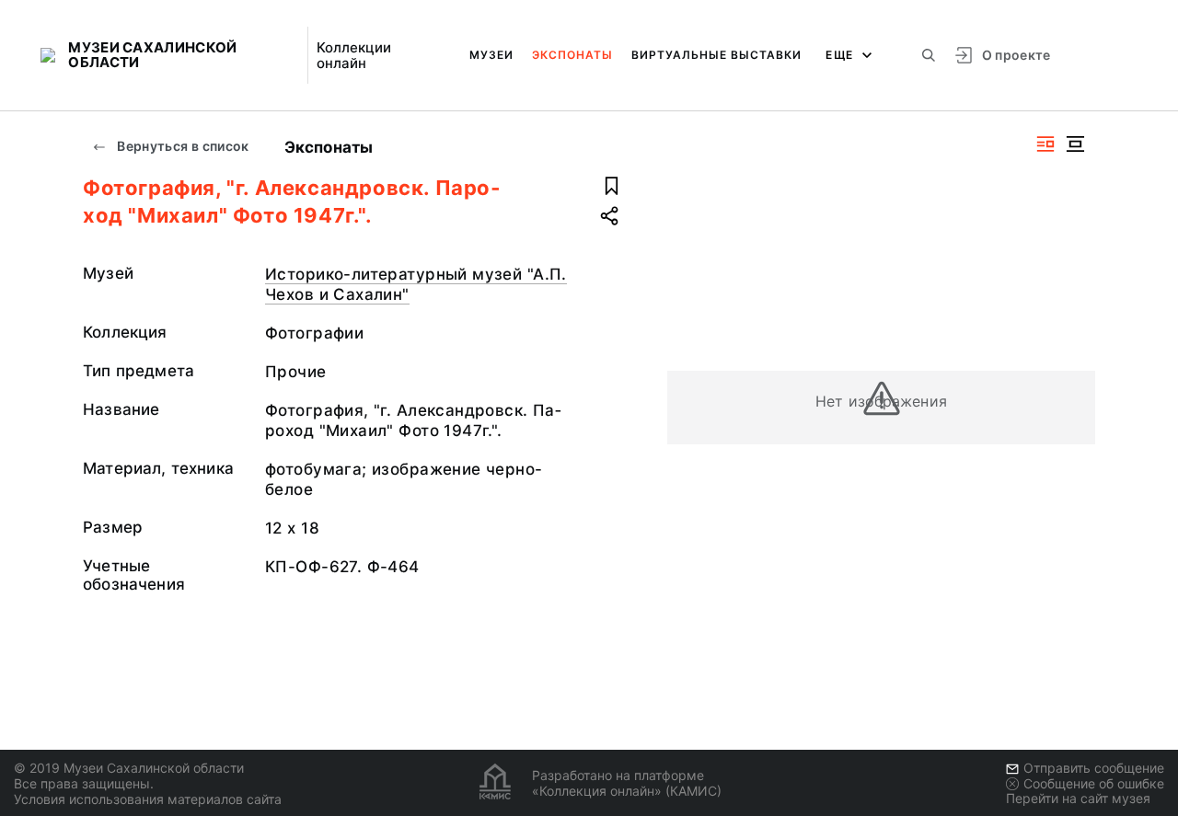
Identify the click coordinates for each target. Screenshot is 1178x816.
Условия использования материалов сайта (148, 799)
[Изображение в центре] (1075, 144)
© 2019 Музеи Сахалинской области (129, 768)
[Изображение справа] (1045, 144)
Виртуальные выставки (716, 55)
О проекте (1016, 55)
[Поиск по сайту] (929, 55)
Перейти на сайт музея (1078, 798)
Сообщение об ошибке (1093, 783)
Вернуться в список (181, 146)
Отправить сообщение (1093, 768)
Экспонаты (572, 55)
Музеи (491, 55)
